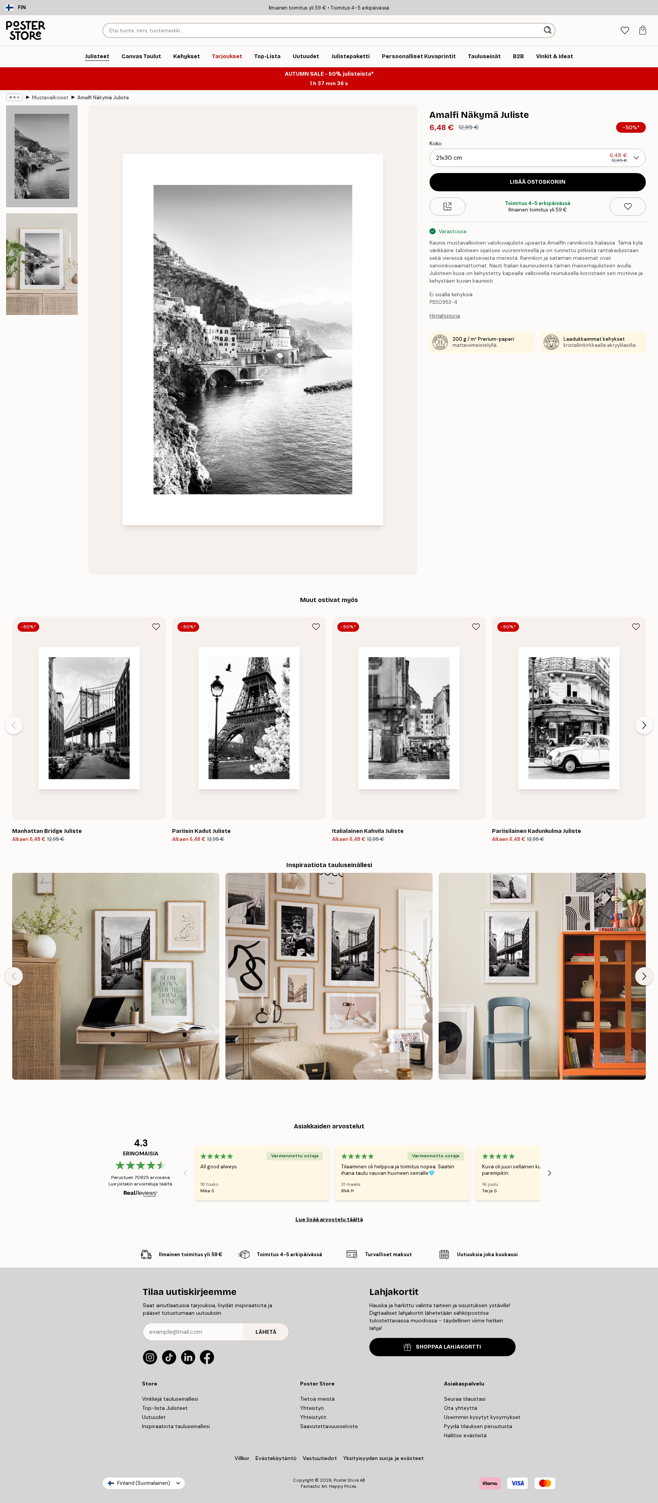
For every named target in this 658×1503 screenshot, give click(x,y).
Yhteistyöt (313, 1417)
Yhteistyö (312, 1407)
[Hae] (548, 30)
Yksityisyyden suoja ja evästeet (383, 1458)
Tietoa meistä (317, 1398)
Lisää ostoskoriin (537, 182)
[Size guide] (448, 206)
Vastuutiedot (320, 1458)
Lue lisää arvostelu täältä (329, 1219)
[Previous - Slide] (14, 725)
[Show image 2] (42, 264)
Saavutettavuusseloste (329, 1426)
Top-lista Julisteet (165, 1407)
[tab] (625, 31)
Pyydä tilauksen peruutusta (478, 1426)
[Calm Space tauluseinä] (115, 976)
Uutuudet (154, 1417)
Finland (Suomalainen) (143, 1483)
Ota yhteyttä (460, 1407)
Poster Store (346, 1480)
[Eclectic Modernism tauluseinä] (542, 976)
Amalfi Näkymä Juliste (103, 97)
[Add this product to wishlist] (628, 206)
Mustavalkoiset (50, 97)
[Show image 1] (42, 156)
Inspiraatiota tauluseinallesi (176, 1426)
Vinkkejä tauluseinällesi (170, 1398)
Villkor (242, 1458)
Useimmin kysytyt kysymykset (482, 1417)
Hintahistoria (445, 316)
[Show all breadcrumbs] (14, 97)
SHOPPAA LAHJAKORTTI (448, 1347)
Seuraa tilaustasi (465, 1398)
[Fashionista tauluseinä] (329, 976)
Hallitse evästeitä (465, 1435)
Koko (436, 143)
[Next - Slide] (644, 725)
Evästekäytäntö (276, 1458)
